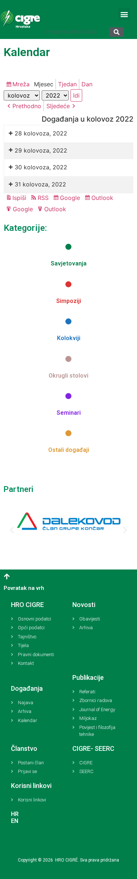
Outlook (103, 198)
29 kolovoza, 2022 (41, 150)
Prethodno (26, 106)
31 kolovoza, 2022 (40, 184)
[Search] (116, 32)
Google (71, 198)
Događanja (27, 688)
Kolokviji (68, 338)
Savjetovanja (69, 263)
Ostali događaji (68, 449)
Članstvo (24, 748)
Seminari (69, 412)
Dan (86, 84)
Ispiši (20, 198)
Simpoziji (68, 300)
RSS (43, 197)
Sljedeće (58, 106)
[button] (124, 14)
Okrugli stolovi (68, 375)
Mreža (22, 84)
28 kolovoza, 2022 (41, 133)
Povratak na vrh (24, 588)
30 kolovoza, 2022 (41, 167)
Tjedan (67, 84)
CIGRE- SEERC (93, 748)
